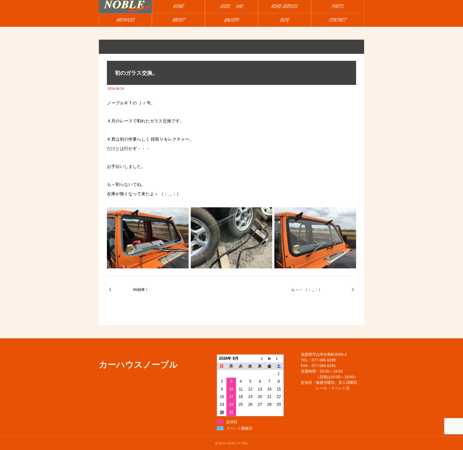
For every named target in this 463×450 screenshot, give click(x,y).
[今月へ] (269, 358)
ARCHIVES (126, 20)
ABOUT (178, 20)
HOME (178, 6)
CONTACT (337, 20)
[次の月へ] (279, 358)
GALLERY (231, 20)
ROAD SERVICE (284, 6)
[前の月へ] (260, 358)
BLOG (284, 20)
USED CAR (231, 6)
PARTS (337, 6)
